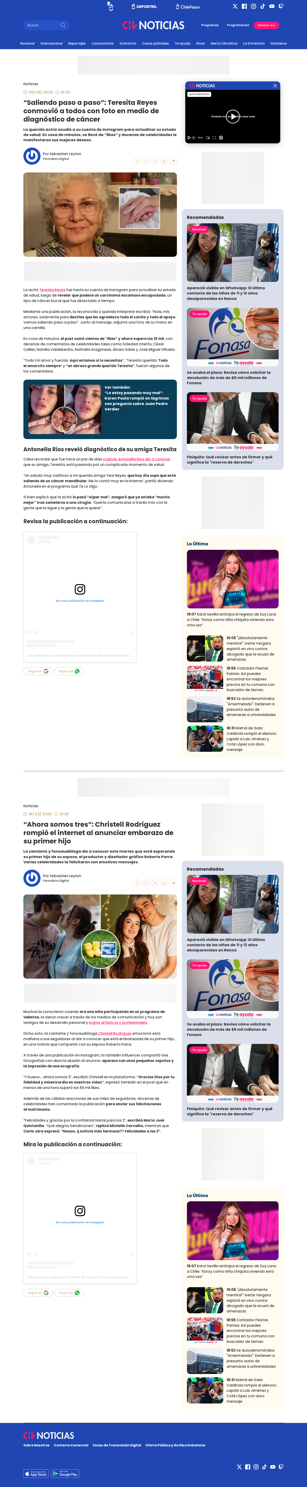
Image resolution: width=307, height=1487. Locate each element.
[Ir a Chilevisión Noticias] (153, 25)
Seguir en (35, 671)
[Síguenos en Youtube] (271, 6)
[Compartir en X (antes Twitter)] (155, 161)
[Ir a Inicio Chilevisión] (188, 6)
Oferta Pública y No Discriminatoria (175, 1445)
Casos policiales (155, 43)
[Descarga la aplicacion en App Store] (65, 1473)
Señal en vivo (266, 25)
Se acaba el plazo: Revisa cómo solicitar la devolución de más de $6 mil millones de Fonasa (229, 378)
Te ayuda (182, 43)
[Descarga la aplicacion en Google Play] (35, 1473)
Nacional (27, 43)
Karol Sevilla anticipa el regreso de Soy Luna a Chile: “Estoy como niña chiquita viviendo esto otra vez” (231, 620)
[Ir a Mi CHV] (110, 6)
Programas (210, 25)
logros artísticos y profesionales (118, 1022)
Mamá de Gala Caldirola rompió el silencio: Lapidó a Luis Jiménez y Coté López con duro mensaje (252, 739)
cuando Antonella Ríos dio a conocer (136, 459)
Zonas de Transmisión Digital (117, 1445)
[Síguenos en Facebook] (244, 6)
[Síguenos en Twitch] (281, 6)
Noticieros (278, 43)
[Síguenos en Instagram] (253, 6)
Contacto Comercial (71, 1445)
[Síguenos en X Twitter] (235, 6)
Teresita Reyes (52, 289)
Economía (128, 43)
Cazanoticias (103, 43)
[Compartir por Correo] (173, 161)
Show (200, 43)
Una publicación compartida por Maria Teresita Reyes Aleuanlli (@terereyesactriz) (81, 655)
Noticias (30, 83)
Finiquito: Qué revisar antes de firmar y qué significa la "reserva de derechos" (230, 459)
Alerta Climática (224, 43)
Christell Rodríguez (115, 1033)
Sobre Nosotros (36, 1445)
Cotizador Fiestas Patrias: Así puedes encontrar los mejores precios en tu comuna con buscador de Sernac (251, 679)
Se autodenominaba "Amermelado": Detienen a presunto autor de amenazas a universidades (251, 706)
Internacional (51, 43)
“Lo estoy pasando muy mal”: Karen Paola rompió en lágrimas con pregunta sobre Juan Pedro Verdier (137, 401)
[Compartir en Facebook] (137, 161)
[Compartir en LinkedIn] (164, 161)
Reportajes (77, 43)
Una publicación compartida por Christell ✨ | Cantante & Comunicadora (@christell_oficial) (87, 1277)
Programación (238, 25)
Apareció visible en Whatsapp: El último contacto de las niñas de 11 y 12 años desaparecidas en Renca (226, 293)
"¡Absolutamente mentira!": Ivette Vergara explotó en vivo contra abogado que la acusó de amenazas (250, 648)
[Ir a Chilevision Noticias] (153, 1435)
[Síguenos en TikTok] (262, 6)
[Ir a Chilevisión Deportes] (144, 6)
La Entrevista (254, 43)
